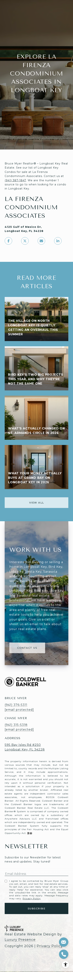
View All (36, 502)
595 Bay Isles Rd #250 (23, 745)
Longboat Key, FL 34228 (25, 749)
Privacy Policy (32, 898)
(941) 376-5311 (16, 705)
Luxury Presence (20, 940)
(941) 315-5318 (16, 725)
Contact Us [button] (27, 647)
